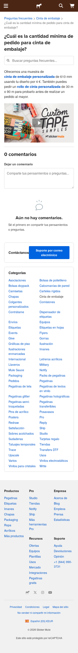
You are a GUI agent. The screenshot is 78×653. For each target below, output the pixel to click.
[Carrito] (72, 6)
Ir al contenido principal (3, 3)
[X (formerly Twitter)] (35, 592)
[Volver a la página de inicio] (39, 6)
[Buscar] (60, 6)
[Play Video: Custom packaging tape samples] (39, 123)
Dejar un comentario (18, 164)
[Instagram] (42, 592)
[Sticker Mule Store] (27, 592)
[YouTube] (50, 592)
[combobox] (39, 60)
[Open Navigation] (6, 6)
